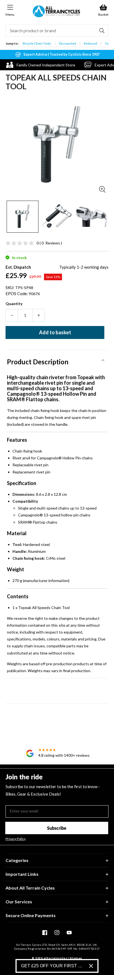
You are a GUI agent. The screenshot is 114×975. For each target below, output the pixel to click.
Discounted (67, 43)
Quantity (14, 303)
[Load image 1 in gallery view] (22, 216)
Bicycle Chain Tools (37, 43)
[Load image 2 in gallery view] (56, 216)
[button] (57, 360)
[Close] (91, 966)
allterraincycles (55, 958)
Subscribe (56, 828)
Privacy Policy (16, 839)
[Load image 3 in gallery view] (91, 216)
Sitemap (76, 958)
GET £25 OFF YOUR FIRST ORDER (53, 965)
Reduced (90, 43)
